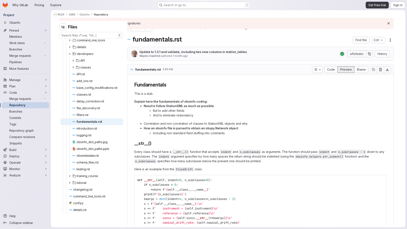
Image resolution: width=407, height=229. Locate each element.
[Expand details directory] (69, 47)
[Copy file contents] (373, 69)
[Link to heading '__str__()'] (153, 143)
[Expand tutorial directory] (69, 182)
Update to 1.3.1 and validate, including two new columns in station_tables (193, 52)
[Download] (387, 69)
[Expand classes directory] (73, 67)
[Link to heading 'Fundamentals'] (169, 85)
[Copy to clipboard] (381, 180)
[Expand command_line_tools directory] (69, 40)
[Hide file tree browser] (63, 27)
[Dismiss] (388, 23)
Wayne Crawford (149, 55)
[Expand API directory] (73, 60)
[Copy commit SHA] (369, 53)
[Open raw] (380, 69)
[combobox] (91, 35)
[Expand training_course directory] (69, 176)
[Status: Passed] (342, 53)
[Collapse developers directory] (69, 53)
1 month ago (180, 55)
